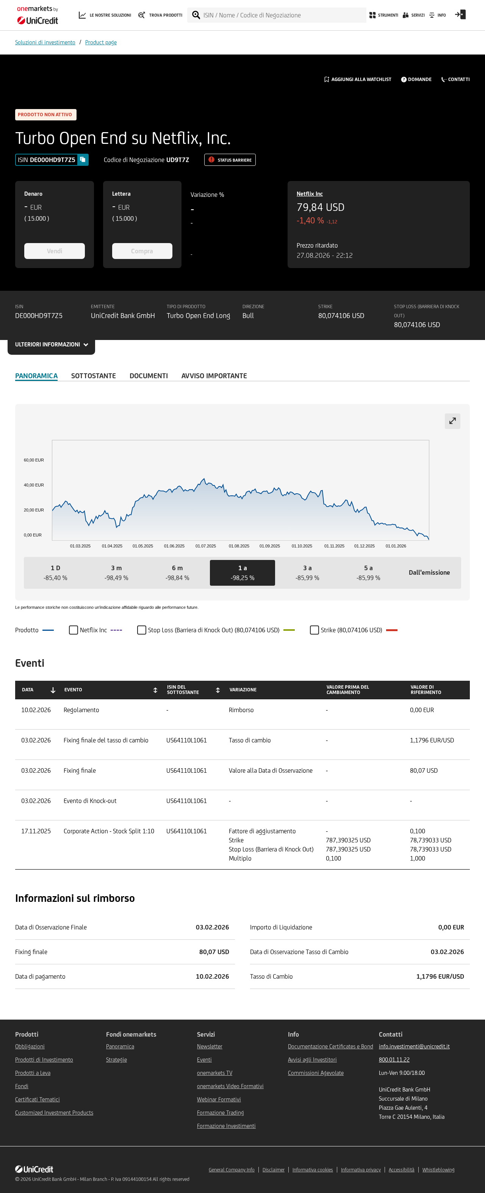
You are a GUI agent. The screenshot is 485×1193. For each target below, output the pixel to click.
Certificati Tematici (37, 1099)
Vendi (54, 251)
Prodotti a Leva (32, 1073)
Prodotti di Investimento (44, 1059)
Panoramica (36, 375)
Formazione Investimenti (226, 1126)
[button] (55, 573)
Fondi (21, 1086)
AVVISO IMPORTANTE (214, 375)
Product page (101, 42)
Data (27, 689)
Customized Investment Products (54, 1112)
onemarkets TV (214, 1073)
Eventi (204, 1059)
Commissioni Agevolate (316, 1073)
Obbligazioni (30, 1046)
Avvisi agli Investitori (312, 1059)
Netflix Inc (310, 193)
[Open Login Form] (460, 17)
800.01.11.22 (394, 1059)
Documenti (149, 375)
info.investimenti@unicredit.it (414, 1046)
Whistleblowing (438, 1170)
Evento (73, 689)
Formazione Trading (220, 1112)
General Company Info (232, 1170)
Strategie (116, 1059)
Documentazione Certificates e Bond (330, 1046)
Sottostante (93, 375)
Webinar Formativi (219, 1099)
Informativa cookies (313, 1170)
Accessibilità (402, 1170)
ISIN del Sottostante (183, 689)
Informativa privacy (361, 1170)
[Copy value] (82, 159)
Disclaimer (274, 1170)
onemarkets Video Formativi (230, 1086)
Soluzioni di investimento (45, 42)
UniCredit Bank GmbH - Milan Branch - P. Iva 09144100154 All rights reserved (110, 1179)
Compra (142, 251)
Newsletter (209, 1046)
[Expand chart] (452, 421)
